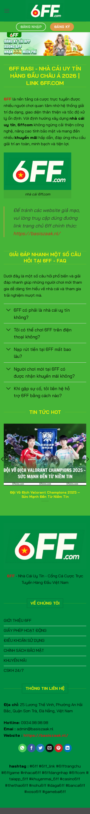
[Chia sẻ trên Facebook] (31, 748)
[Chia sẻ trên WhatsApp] (22, 748)
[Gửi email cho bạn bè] (50, 748)
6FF (8, 98)
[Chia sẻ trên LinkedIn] (68, 748)
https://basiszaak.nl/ (36, 233)
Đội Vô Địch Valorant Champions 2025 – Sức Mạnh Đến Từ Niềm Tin (45, 494)
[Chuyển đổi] (9, 310)
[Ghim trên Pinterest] (58, 748)
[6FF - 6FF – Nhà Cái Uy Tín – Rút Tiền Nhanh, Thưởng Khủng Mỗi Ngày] (45, 10)
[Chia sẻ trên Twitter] (40, 748)
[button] (7, 10)
